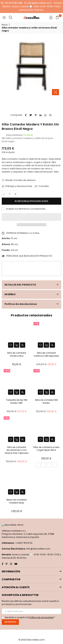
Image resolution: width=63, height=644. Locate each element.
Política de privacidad (40, 617)
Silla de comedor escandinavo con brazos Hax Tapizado (17, 450)
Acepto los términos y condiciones (25, 208)
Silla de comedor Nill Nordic (46, 401)
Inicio (5, 24)
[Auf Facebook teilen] (26, 115)
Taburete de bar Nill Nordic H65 (16, 401)
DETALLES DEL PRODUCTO (20, 284)
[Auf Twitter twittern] (31, 115)
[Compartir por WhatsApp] (45, 115)
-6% (7, 418)
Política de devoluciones (21, 304)
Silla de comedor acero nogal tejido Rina (46, 449)
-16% (7, 370)
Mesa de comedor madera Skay (16, 501)
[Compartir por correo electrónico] (50, 115)
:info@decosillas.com (37, 548)
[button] (31, 217)
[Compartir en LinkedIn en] (40, 115)
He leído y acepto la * (30, 617)
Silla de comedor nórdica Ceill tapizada (46, 354)
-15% (36, 370)
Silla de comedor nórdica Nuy (16, 354)
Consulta (43, 186)
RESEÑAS (10, 294)
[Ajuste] (51, 17)
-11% (36, 323)
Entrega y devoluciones (18, 186)
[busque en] (10, 17)
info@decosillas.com (39, 3)
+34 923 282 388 (13, 3)
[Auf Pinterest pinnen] (35, 115)
